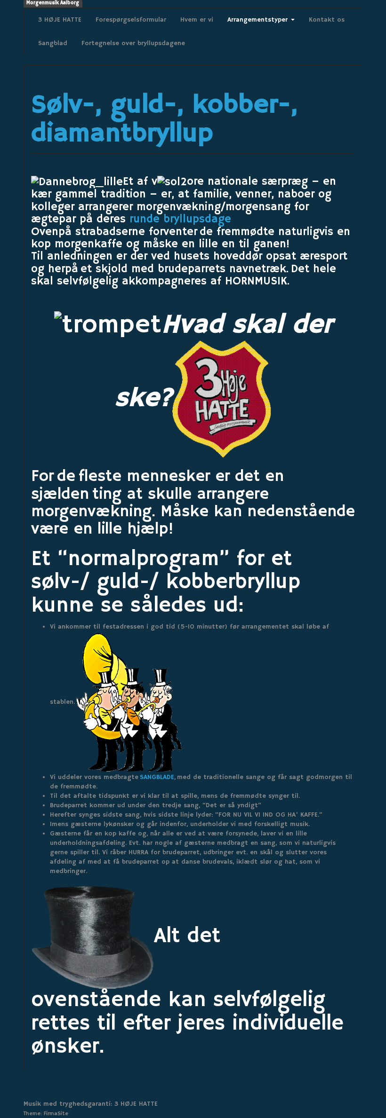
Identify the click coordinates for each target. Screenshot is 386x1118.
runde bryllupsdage (180, 219)
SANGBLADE (157, 777)
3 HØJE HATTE (59, 20)
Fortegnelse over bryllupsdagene (133, 43)
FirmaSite (56, 1113)
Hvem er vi (196, 20)
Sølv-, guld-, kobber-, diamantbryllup (164, 120)
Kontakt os (327, 20)
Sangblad (52, 43)
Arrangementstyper (258, 20)
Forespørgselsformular (131, 20)
